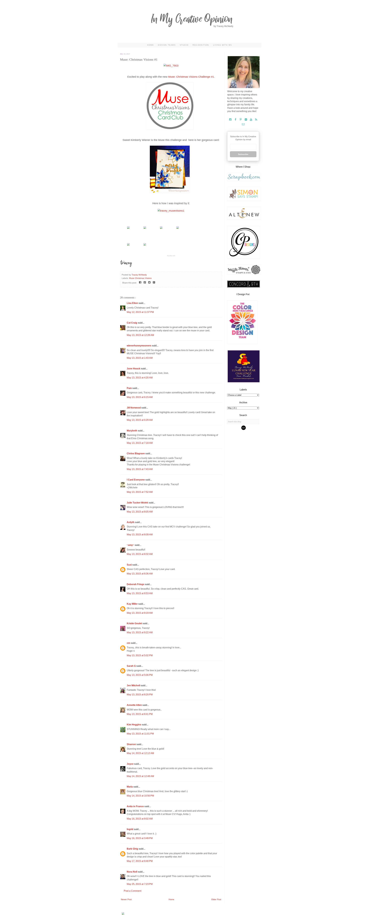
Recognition (201, 45)
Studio (184, 45)
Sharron (131, 744)
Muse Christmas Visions (140, 278)
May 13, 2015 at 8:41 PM (140, 714)
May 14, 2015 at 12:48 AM (140, 776)
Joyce (130, 764)
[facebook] (235, 119)
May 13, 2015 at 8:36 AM (140, 573)
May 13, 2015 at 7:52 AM (140, 492)
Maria (130, 786)
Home (150, 45)
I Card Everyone (136, 479)
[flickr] (246, 119)
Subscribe (243, 154)
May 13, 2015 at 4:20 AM (140, 377)
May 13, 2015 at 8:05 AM (140, 511)
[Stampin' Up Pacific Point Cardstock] (128, 228)
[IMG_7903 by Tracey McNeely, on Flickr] (171, 65)
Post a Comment (132, 891)
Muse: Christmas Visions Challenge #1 (191, 76)
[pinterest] (241, 119)
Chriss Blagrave (136, 453)
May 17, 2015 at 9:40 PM (140, 861)
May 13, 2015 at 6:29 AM (140, 420)
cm (129, 643)
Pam (129, 388)
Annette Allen (134, 705)
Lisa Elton (133, 303)
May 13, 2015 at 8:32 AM (140, 554)
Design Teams (167, 45)
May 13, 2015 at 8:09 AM (140, 534)
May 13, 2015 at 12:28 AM (140, 335)
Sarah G (131, 666)
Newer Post (126, 899)
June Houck (134, 368)
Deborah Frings (136, 584)
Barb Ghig (133, 849)
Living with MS (222, 45)
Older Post (216, 899)
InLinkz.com (171, 255)
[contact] (243, 124)
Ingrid (130, 829)
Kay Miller (132, 604)
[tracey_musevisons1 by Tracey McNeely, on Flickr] (171, 210)
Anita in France (135, 806)
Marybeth (132, 430)
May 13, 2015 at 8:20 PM (140, 694)
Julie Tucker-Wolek (138, 502)
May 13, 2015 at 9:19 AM (140, 613)
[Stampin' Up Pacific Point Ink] (161, 228)
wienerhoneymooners (139, 345)
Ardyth (131, 522)
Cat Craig (132, 323)
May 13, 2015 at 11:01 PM (140, 733)
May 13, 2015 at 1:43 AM (140, 358)
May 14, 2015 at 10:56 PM (140, 795)
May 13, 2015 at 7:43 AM (140, 469)
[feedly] (256, 119)
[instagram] (230, 119)
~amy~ (131, 545)
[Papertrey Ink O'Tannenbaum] (144, 228)
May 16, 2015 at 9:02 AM (140, 818)
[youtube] (251, 119)
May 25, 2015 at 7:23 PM (140, 884)
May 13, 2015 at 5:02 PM (140, 655)
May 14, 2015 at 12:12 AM (140, 753)
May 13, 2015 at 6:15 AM (140, 397)
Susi (129, 564)
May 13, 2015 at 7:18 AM (140, 443)
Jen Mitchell (134, 685)
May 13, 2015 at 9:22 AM (140, 632)
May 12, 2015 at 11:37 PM (140, 312)
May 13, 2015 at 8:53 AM (140, 593)
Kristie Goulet (135, 623)
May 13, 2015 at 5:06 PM (140, 675)
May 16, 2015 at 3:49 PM (140, 838)
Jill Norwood (134, 407)
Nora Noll (132, 871)
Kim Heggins (134, 724)
